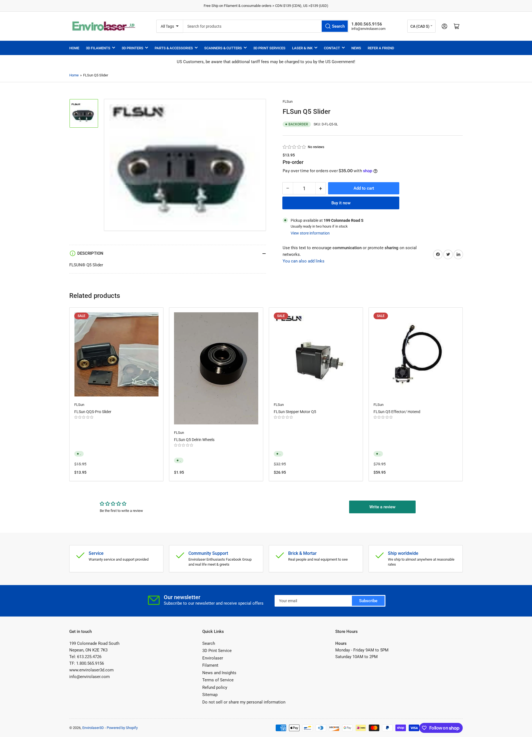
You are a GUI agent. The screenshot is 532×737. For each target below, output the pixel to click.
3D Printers (132, 48)
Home (74, 48)
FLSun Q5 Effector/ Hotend (397, 411)
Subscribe (368, 600)
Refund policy (214, 687)
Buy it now (341, 202)
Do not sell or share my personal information (243, 702)
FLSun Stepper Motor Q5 (295, 411)
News (356, 48)
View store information (310, 233)
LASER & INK (302, 48)
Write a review (382, 506)
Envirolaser (212, 658)
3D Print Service (217, 650)
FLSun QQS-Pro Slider (92, 411)
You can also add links (303, 261)
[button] (294, 147)
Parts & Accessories (174, 48)
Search (208, 643)
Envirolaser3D (93, 728)
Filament (210, 665)
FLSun (288, 101)
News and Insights (219, 672)
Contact (332, 48)
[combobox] (265, 26)
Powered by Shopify (122, 728)
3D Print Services (269, 48)
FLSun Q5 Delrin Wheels (194, 439)
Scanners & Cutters (223, 48)
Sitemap (210, 694)
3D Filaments (98, 48)
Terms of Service (218, 679)
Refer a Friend (381, 48)
